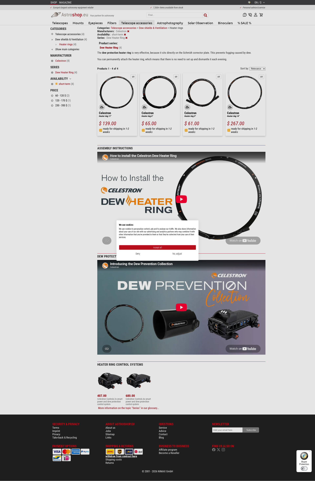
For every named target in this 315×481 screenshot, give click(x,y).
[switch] (304, 468)
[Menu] (310, 452)
